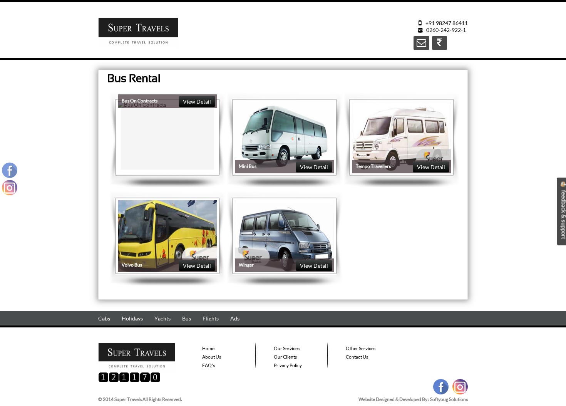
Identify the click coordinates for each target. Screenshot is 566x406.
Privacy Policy (288, 365)
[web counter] (129, 380)
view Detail (197, 101)
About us (211, 357)
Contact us (357, 357)
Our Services (287, 348)
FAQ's (208, 365)
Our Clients (285, 357)
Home (208, 348)
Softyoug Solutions (449, 399)
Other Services (360, 348)
